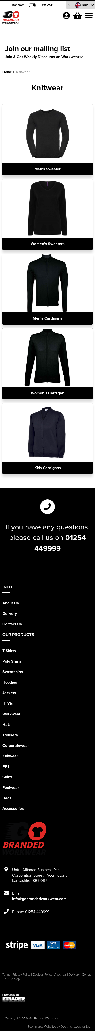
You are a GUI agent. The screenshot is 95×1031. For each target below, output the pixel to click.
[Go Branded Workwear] (30, 18)
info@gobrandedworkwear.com (39, 899)
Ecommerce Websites (42, 1026)
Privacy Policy (21, 974)
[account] (66, 15)
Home (7, 71)
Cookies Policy (42, 974)
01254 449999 (60, 542)
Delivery (9, 613)
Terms (6, 974)
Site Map (14, 979)
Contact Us (12, 624)
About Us (10, 603)
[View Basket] (77, 15)
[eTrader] (47, 998)
